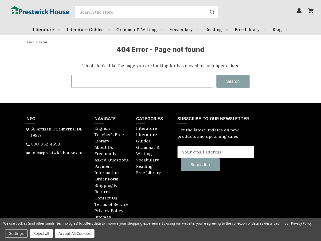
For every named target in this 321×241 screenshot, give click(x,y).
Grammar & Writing (137, 29)
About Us (103, 147)
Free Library (248, 29)
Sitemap (102, 217)
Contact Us (105, 198)
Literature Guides (86, 29)
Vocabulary (182, 29)
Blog (278, 29)
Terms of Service (111, 204)
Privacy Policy (108, 210)
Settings (16, 233)
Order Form (106, 179)
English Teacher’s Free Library (109, 135)
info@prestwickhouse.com (58, 152)
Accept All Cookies (75, 233)
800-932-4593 (45, 144)
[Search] (212, 12)
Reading (214, 29)
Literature (44, 29)
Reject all (41, 233)
